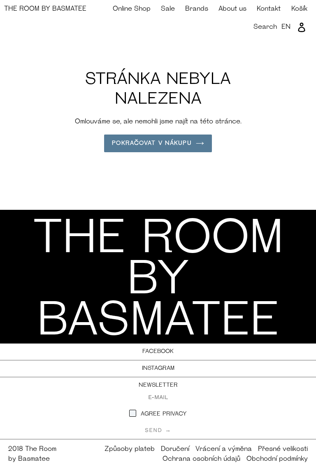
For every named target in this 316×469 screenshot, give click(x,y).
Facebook (158, 351)
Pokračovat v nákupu (151, 143)
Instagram (158, 368)
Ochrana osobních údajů (201, 459)
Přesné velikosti (283, 449)
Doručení (175, 449)
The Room (45, 9)
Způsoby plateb (130, 449)
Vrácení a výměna (223, 449)
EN (285, 27)
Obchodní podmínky (277, 459)
